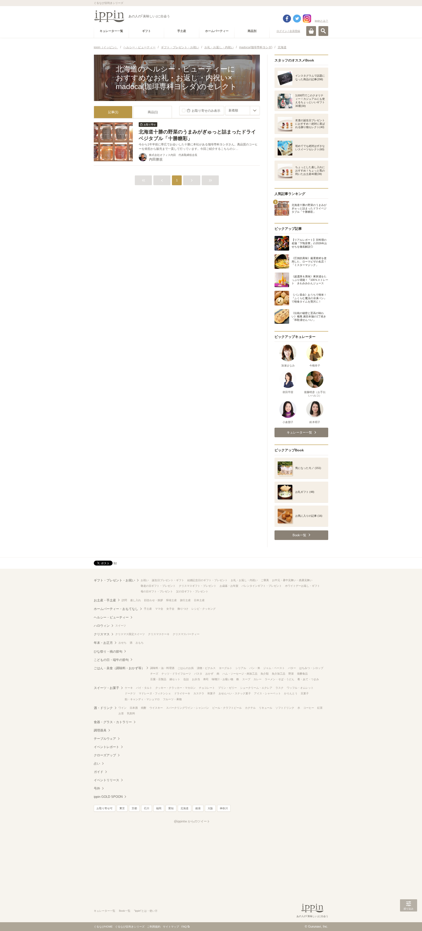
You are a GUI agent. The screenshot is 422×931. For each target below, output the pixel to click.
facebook (287, 18)
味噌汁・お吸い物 (222, 679)
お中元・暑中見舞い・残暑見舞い (292, 580)
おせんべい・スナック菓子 (235, 693)
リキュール (265, 707)
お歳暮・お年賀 (229, 585)
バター (292, 668)
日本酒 (134, 707)
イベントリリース (106, 780)
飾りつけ (183, 608)
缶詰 (186, 679)
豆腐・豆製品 (158, 679)
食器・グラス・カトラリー (113, 722)
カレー (257, 679)
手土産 (148, 608)
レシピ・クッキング (203, 608)
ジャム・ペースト (274, 668)
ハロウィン (102, 625)
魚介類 (265, 673)
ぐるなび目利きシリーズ (130, 926)
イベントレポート (106, 747)
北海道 (184, 808)
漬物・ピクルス (206, 668)
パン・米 (254, 668)
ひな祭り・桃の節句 (108, 651)
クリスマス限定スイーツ (130, 634)
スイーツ (120, 625)
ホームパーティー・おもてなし (116, 609)
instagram (307, 18)
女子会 (170, 608)
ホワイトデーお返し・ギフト (302, 585)
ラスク (279, 687)
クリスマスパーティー (186, 634)
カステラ (198, 693)
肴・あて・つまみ (308, 679)
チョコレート (207, 687)
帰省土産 (171, 600)
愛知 (171, 808)
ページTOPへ (408, 920)
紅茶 (320, 707)
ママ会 (159, 608)
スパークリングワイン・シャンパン (187, 707)
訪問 (124, 600)
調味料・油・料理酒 (162, 668)
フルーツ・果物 (172, 699)
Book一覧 (124, 910)
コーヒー (308, 707)
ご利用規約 (153, 926)
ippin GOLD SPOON (108, 797)
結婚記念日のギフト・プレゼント (207, 580)
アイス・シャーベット (267, 693)
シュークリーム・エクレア (256, 687)
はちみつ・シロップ (311, 668)
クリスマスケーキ (158, 634)
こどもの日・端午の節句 (111, 660)
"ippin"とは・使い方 (146, 910)
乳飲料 (131, 713)
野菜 (291, 673)
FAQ (184, 926)
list (115, 562)
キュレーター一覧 (104, 910)
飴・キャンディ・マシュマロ (142, 699)
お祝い (145, 580)
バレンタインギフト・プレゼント (262, 585)
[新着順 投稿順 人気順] (242, 110)
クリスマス (102, 634)
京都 (134, 808)
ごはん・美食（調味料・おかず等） (119, 668)
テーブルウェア (105, 738)
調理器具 (100, 730)
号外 (97, 788)
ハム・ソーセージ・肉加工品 (239, 673)
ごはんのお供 (186, 668)
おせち (122, 642)
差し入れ (135, 600)
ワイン (122, 707)
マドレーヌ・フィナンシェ (155, 693)
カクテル (250, 707)
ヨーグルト (225, 668)
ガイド (98, 772)
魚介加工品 (278, 673)
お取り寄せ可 (104, 808)
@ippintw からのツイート (192, 821)
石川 (146, 808)
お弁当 (196, 679)
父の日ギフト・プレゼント (192, 591)
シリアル (240, 668)
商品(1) (153, 112)
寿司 (206, 679)
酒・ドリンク (103, 708)
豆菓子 (305, 693)
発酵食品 (302, 673)
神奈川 (224, 808)
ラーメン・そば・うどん (279, 679)
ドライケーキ (182, 693)
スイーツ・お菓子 (106, 688)
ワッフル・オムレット (300, 687)
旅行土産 (185, 600)
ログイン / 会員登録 (288, 31)
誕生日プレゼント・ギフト (168, 580)
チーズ (154, 673)
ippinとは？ (321, 20)
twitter (297, 18)
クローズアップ (105, 755)
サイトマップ (171, 926)
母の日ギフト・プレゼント (157, 591)
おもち (140, 642)
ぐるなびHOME (103, 926)
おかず (209, 673)
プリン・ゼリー (227, 687)
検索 (323, 31)
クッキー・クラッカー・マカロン (175, 687)
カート (311, 31)
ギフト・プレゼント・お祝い (114, 580)
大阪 (210, 808)
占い (97, 763)
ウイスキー (156, 707)
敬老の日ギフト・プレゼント (158, 585)
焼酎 (143, 707)
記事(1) (113, 112)
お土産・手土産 (105, 600)
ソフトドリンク (284, 707)
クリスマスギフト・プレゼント (197, 585)
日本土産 (199, 600)
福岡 (158, 808)
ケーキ (129, 687)
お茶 (121, 713)
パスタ (198, 673)
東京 (122, 808)
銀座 (198, 808)
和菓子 (211, 693)
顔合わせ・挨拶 (153, 600)
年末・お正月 (103, 643)
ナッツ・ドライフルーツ (176, 673)
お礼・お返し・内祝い (244, 580)
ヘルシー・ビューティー (111, 617)
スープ (246, 679)
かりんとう (290, 693)
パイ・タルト (144, 687)
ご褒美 (265, 580)
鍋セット (174, 679)
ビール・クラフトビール (227, 707)
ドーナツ (130, 693)
